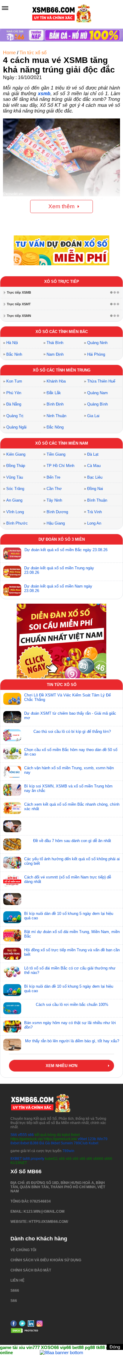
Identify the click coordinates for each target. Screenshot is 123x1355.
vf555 (22, 1135)
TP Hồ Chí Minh (60, 465)
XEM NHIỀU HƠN (61, 1065)
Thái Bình (55, 342)
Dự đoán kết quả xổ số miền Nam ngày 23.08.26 (58, 588)
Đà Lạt (93, 454)
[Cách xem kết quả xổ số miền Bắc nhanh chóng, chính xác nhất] (12, 808)
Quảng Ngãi (16, 427)
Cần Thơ (54, 488)
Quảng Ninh (97, 342)
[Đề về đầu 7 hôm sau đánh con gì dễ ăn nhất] (12, 844)
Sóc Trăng (15, 488)
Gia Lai (93, 416)
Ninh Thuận (56, 416)
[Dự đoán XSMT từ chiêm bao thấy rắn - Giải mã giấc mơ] (12, 717)
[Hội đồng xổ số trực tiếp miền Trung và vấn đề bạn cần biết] (12, 954)
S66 (13, 1135)
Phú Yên (13, 393)
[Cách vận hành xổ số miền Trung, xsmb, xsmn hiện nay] (12, 772)
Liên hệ (17, 1280)
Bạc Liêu (94, 477)
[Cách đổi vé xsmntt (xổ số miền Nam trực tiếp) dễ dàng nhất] (12, 881)
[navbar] (5, 8)
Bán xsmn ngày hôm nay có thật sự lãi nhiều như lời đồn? (70, 1025)
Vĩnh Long (15, 512)
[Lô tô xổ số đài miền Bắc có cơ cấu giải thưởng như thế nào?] (12, 972)
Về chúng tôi (23, 1250)
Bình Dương (57, 512)
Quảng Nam (97, 393)
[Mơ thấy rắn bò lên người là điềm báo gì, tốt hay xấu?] (12, 1045)
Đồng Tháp (15, 465)
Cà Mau (94, 465)
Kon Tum (14, 381)
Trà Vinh (94, 512)
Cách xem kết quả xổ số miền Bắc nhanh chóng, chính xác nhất (71, 806)
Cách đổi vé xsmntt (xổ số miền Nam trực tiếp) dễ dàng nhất (67, 879)
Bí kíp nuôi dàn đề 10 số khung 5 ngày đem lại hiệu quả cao (68, 915)
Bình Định (55, 404)
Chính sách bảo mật (30, 1270)
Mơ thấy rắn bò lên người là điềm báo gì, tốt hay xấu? (72, 1041)
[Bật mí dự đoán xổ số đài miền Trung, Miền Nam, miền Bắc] (12, 935)
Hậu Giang (56, 523)
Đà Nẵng (13, 404)
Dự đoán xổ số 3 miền (62, 539)
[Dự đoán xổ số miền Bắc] (12, 553)
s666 (14, 1290)
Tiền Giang (56, 454)
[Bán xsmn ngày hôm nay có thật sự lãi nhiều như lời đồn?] (12, 1026)
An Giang (14, 500)
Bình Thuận (97, 500)
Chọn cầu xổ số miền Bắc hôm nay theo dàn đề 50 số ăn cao (70, 751)
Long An (94, 523)
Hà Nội (12, 342)
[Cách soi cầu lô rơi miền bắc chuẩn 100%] (12, 1008)
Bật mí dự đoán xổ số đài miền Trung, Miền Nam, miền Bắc (72, 933)
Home (9, 52)
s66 (31, 1135)
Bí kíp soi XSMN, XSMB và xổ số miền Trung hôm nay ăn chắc (68, 788)
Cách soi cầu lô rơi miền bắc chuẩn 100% (72, 1004)
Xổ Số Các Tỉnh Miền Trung (61, 370)
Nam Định (55, 354)
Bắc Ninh (14, 354)
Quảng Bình (97, 404)
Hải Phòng (96, 354)
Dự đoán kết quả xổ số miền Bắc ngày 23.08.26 (65, 550)
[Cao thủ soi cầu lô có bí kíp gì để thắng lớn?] (12, 735)
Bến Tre (53, 477)
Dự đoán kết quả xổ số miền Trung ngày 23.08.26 (59, 570)
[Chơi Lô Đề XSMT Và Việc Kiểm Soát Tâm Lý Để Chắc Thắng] (12, 699)
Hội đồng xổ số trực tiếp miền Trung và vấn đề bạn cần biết (72, 952)
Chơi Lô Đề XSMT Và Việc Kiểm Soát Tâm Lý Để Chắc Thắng (67, 697)
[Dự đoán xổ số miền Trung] (12, 572)
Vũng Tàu (14, 477)
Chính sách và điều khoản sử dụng (45, 1260)
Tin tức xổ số (33, 52)
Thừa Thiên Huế (101, 381)
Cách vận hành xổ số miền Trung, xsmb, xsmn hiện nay (69, 770)
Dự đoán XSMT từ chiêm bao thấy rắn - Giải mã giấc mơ (70, 715)
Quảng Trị (14, 416)
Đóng (115, 1346)
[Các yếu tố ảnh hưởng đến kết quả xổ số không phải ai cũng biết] (12, 863)
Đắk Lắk (54, 393)
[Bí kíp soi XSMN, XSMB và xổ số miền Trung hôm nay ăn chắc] (12, 790)
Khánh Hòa (56, 381)
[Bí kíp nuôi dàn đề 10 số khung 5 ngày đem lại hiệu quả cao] (12, 917)
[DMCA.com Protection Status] (25, 1332)
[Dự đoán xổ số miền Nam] (12, 590)
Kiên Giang (15, 454)
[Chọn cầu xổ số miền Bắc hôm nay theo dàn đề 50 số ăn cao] (12, 753)
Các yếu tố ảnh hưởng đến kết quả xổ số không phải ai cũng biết (72, 861)
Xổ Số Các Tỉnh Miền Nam (61, 443)
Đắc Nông (55, 427)
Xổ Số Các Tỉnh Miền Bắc (62, 331)
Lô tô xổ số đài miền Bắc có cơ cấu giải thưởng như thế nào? (70, 970)
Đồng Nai (95, 488)
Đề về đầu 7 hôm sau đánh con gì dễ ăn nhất (72, 840)
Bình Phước (17, 523)
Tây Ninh (54, 500)
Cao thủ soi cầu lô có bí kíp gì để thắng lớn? (72, 731)
